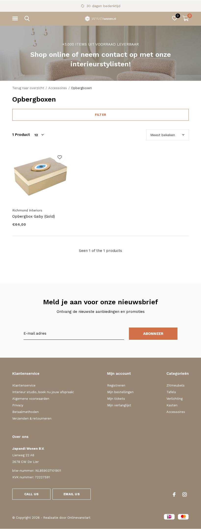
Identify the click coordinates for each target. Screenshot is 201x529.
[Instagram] (184, 494)
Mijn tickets (116, 398)
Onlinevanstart (78, 517)
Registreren (116, 385)
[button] (16, 19)
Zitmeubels (175, 385)
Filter (100, 115)
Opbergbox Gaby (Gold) (33, 216)
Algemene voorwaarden (30, 398)
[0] (185, 18)
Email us (71, 494)
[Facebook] (174, 494)
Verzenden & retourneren (31, 418)
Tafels (171, 392)
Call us (31, 494)
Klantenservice (24, 385)
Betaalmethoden (25, 412)
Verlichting (174, 398)
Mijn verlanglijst (119, 405)
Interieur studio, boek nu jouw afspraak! (43, 392)
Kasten (171, 405)
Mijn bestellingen (120, 392)
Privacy (17, 405)
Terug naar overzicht (28, 88)
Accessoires (57, 88)
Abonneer (153, 333)
